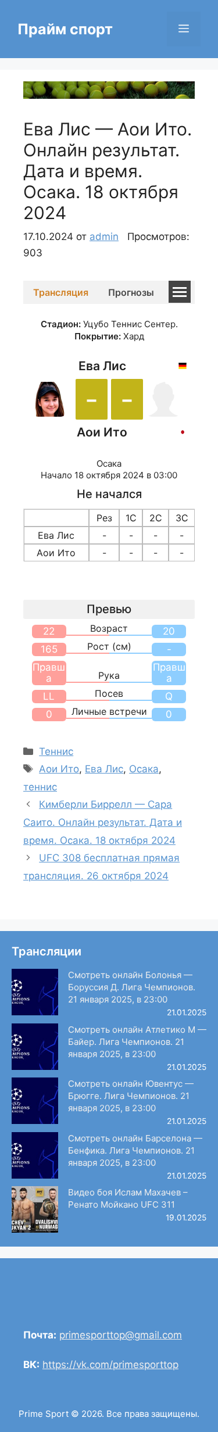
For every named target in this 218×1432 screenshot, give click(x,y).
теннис (40, 787)
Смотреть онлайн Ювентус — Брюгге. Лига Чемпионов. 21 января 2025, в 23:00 (131, 1096)
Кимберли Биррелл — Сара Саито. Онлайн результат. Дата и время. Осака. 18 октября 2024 (102, 822)
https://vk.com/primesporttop (110, 1364)
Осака (144, 769)
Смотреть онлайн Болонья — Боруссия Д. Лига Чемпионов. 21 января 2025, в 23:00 (131, 987)
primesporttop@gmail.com (120, 1335)
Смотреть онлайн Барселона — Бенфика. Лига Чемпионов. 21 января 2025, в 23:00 (135, 1150)
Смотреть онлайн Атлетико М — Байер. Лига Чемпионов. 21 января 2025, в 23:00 (137, 1041)
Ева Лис (104, 769)
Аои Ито (59, 769)
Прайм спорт (65, 29)
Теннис (56, 751)
